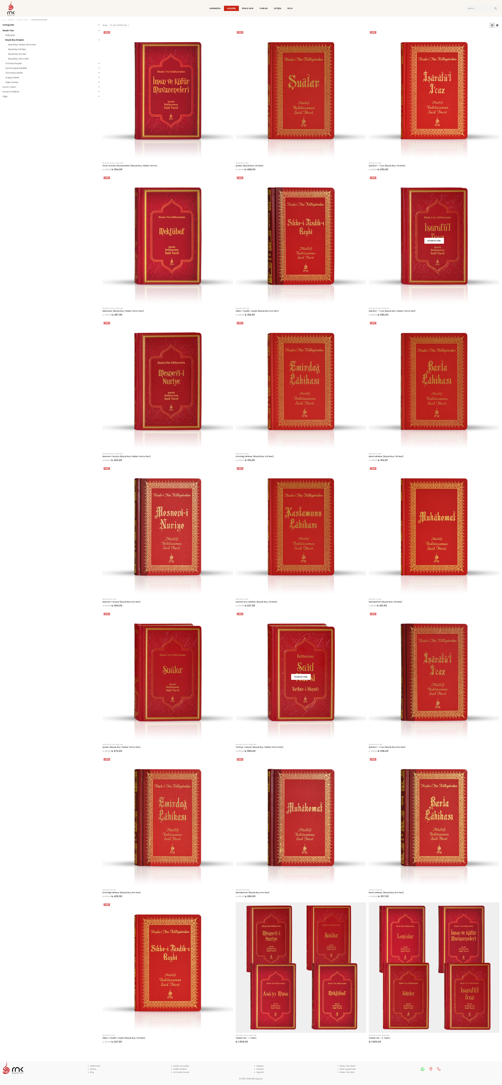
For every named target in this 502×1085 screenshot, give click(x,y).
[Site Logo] (11, 8)
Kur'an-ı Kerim (9, 87)
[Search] (495, 8)
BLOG (290, 8)
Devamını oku (495, 179)
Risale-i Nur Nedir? (348, 1066)
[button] (492, 25)
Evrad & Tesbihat (11, 91)
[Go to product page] (301, 967)
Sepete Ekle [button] (228, 34)
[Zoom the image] (13, 1062)
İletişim (93, 1069)
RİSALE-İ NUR (247, 8)
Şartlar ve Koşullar (181, 1066)
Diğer (5, 96)
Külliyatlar (10, 35)
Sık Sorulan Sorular (181, 1072)
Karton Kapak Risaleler (16, 68)
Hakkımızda (95, 1066)
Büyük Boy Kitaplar (14, 40)
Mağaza (260, 1066)
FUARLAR (264, 8)
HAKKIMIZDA (215, 8)
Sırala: (105, 25)
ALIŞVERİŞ (231, 8)
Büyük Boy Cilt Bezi (242, 163)
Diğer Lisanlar (11, 82)
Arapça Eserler (12, 77)
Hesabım (260, 1069)
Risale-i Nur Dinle (347, 1072)
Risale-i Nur (8, 30)
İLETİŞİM (277, 8)
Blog (92, 1072)
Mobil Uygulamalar (348, 1069)
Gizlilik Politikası (180, 1069)
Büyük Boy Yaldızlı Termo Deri (112, 163)
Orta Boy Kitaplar (13, 63)
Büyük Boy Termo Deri (18, 58)
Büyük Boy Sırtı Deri (242, 308)
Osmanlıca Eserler (14, 72)
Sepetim (260, 1072)
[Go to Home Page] (3, 19)
